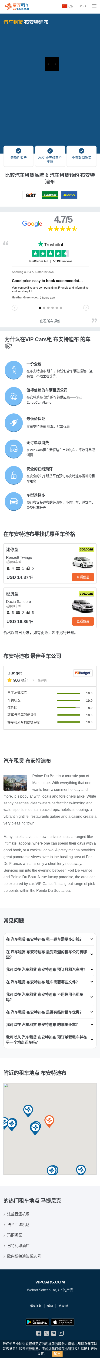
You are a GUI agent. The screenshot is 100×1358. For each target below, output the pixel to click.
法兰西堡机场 (18, 1214)
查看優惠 (83, 577)
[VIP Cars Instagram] (61, 1334)
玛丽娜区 (14, 1235)
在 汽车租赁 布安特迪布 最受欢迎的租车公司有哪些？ (46, 954)
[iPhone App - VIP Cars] (62, 1322)
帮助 (50, 1306)
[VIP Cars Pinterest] (53, 1334)
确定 (57, 1354)
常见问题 (35, 1306)
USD (82, 6)
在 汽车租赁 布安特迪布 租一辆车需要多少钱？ (44, 939)
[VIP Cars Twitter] (46, 1334)
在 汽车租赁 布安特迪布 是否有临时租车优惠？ (44, 1012)
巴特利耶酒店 (18, 1246)
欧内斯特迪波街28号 (24, 1256)
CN (70, 6)
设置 (40, 1353)
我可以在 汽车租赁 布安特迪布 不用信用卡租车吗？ (44, 997)
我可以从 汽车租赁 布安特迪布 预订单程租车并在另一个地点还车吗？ (46, 1040)
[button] (81, 1171)
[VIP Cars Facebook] (38, 1334)
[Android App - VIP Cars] (37, 1322)
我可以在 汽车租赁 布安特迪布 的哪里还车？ (43, 1024)
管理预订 (64, 1306)
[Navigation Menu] (94, 6)
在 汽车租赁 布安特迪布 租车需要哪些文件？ (43, 982)
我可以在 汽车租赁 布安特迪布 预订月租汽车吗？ (46, 969)
